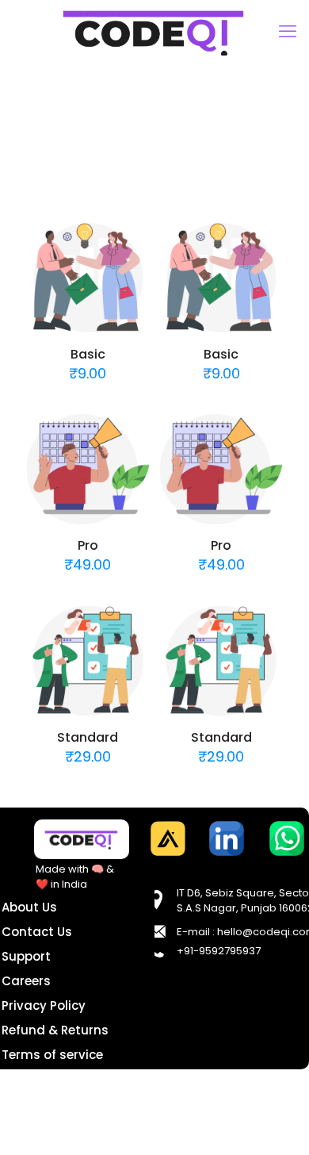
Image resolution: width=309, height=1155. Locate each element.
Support (26, 956)
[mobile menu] (287, 31)
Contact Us (37, 931)
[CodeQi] (154, 32)
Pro (88, 545)
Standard (87, 737)
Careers (26, 981)
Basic (88, 354)
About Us (29, 907)
